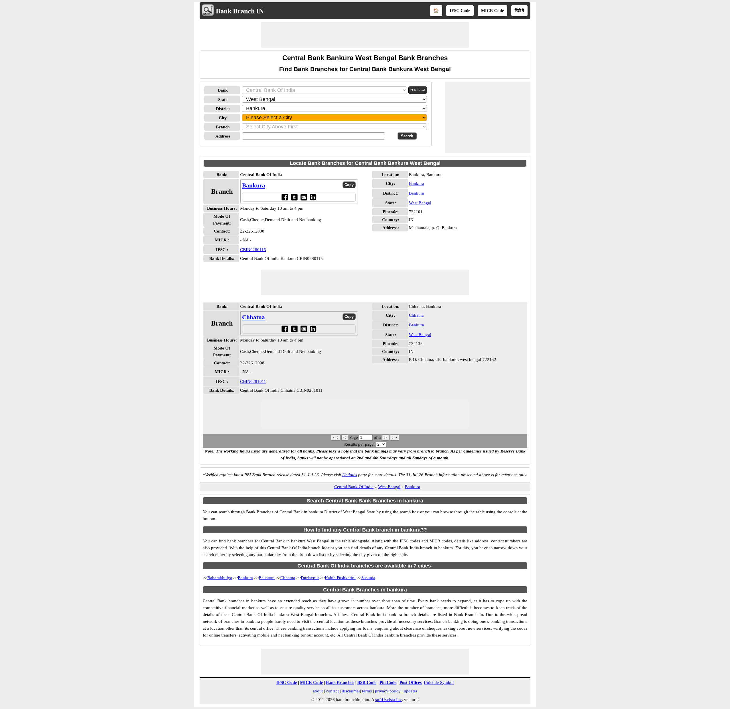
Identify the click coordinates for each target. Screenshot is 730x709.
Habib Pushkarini (340, 577)
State (223, 99)
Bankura (253, 185)
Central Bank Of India (354, 486)
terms (367, 691)
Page (354, 437)
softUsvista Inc (388, 699)
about (318, 691)
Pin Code (388, 682)
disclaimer (351, 691)
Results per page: (359, 444)
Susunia (368, 577)
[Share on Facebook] (284, 197)
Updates (349, 474)
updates (410, 691)
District (223, 108)
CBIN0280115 (253, 249)
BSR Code (366, 682)
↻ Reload (417, 90)
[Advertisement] (365, 35)
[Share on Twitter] (294, 197)
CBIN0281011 (253, 381)
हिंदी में (519, 10)
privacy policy (388, 691)
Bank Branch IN (240, 11)
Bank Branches (340, 682)
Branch (223, 127)
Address (222, 136)
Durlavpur (310, 577)
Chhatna (253, 317)
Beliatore (267, 577)
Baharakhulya (219, 577)
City (223, 118)
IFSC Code (460, 10)
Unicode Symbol (439, 682)
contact (332, 691)
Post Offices (411, 682)
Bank (223, 90)
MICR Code (492, 10)
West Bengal (420, 203)
